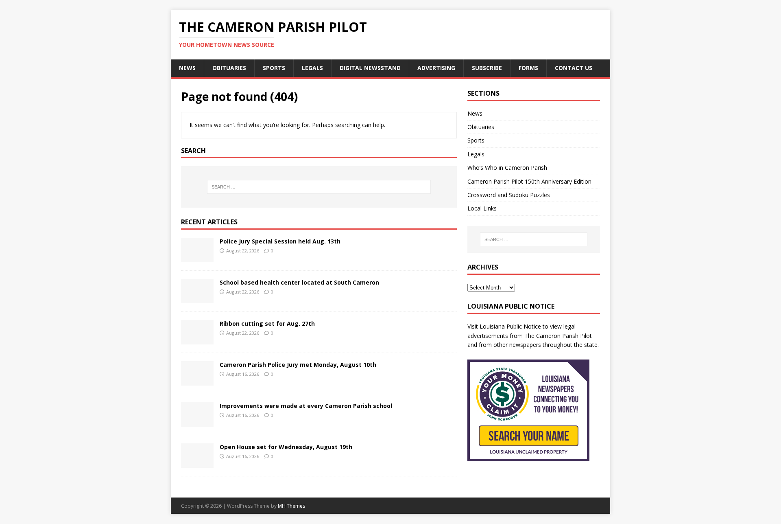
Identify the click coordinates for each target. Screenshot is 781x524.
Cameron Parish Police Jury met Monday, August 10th (298, 364)
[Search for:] (319, 187)
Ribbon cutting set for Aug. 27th (267, 323)
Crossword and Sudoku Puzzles (508, 195)
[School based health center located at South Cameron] (197, 299)
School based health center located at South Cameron (299, 282)
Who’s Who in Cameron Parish (507, 167)
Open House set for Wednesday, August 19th (286, 447)
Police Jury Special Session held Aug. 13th (280, 241)
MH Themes (291, 505)
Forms (528, 68)
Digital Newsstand (370, 68)
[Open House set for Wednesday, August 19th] (197, 463)
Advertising (436, 68)
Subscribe (487, 68)
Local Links (482, 208)
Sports (274, 68)
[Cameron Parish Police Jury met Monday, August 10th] (197, 381)
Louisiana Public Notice (510, 326)
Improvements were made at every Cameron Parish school (306, 406)
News (187, 68)
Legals (312, 68)
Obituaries (229, 68)
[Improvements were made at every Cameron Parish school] (197, 422)
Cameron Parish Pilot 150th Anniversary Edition (529, 181)
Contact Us (573, 68)
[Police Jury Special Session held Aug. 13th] (197, 257)
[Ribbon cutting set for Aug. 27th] (197, 340)
